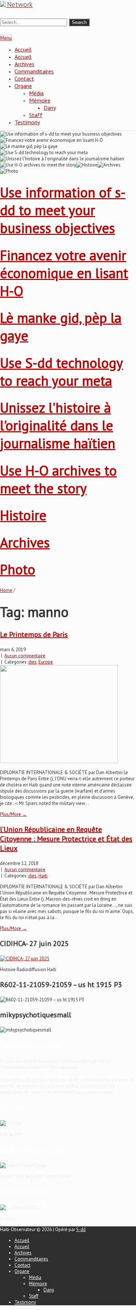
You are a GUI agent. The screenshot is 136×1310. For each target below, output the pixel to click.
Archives (24, 64)
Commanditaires (34, 71)
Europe (45, 662)
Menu (6, 38)
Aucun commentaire (24, 656)
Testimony (27, 122)
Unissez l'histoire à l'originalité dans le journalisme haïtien (57, 425)
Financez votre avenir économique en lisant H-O (64, 273)
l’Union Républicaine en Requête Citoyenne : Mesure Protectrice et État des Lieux (66, 839)
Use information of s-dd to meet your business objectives (62, 210)
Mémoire (39, 100)
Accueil (23, 49)
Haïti (43, 876)
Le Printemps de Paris (34, 634)
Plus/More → (13, 814)
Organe (23, 85)
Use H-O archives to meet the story (58, 479)
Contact (24, 78)
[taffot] (24, 959)
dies (32, 662)
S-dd (81, 1229)
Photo (17, 569)
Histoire (23, 515)
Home (6, 590)
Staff (35, 115)
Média (36, 93)
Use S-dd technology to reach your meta (61, 371)
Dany (50, 107)
